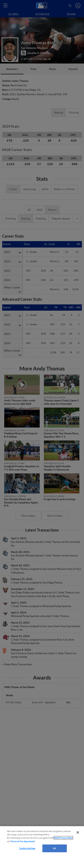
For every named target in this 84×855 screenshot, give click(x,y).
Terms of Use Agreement (23, 841)
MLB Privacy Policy (63, 837)
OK (54, 848)
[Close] (77, 832)
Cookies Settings (27, 848)
